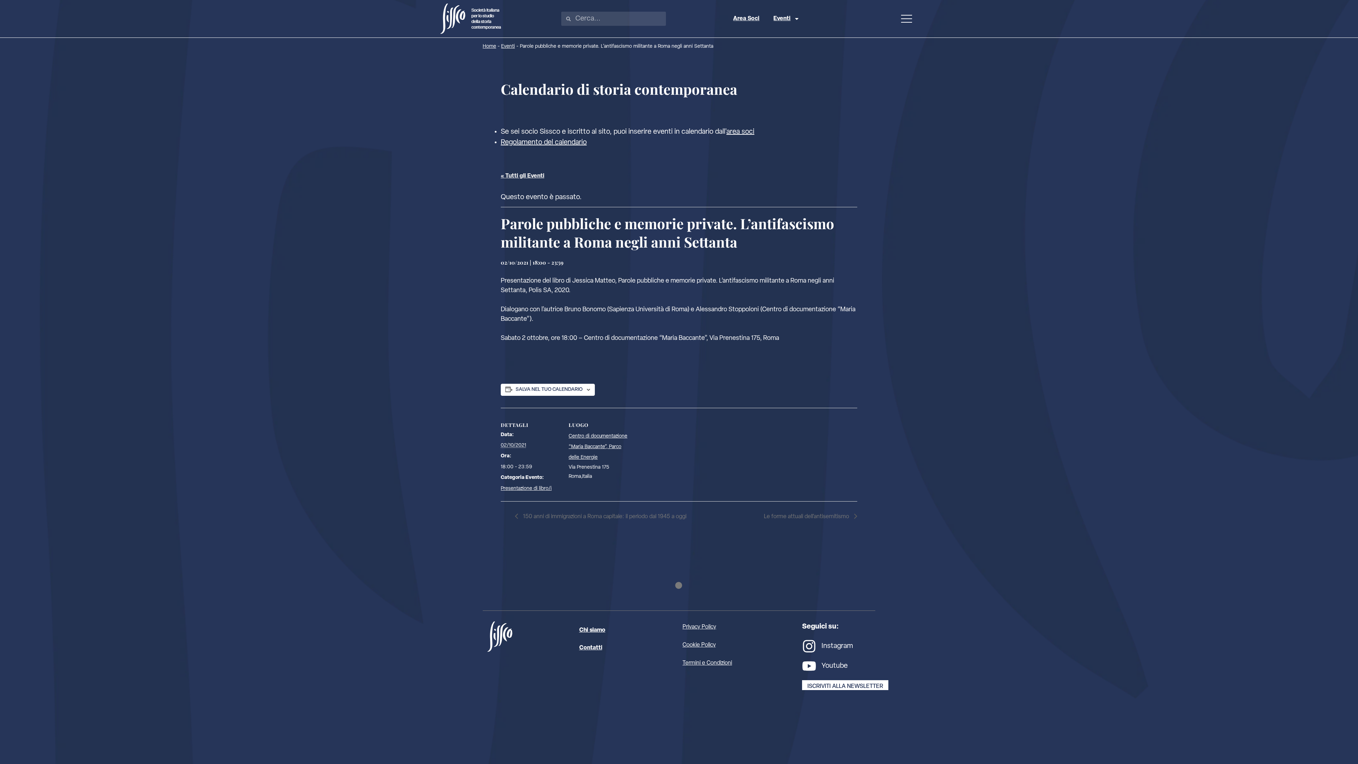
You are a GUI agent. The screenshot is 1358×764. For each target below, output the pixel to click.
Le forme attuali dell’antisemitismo (807, 517)
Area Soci (746, 19)
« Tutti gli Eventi (522, 176)
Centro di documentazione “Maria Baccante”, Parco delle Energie (598, 447)
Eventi (781, 19)
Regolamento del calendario (544, 142)
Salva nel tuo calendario (549, 389)
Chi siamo (592, 630)
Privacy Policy (699, 627)
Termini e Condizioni (707, 663)
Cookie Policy (699, 645)
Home (489, 46)
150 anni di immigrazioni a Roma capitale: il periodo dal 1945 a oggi (604, 517)
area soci (740, 131)
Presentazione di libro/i (526, 488)
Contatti (590, 648)
